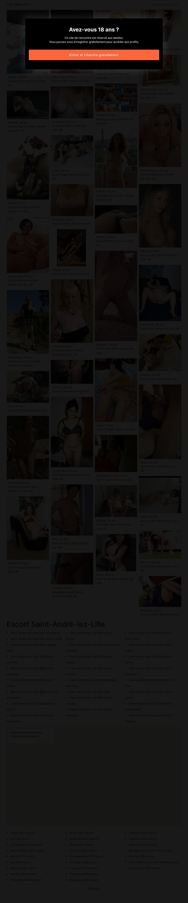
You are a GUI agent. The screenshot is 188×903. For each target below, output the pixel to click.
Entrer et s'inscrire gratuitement (94, 55)
